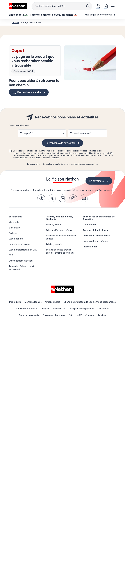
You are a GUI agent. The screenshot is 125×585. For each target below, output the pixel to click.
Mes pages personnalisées (99, 14)
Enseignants (15, 216)
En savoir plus (33, 164)
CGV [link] (79, 315)
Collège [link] (13, 233)
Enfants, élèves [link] (53, 224)
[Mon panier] (106, 6)
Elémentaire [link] (15, 227)
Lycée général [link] (16, 238)
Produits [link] (102, 315)
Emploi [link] (45, 308)
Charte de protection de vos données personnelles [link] (90, 302)
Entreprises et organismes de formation (99, 218)
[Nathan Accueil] (18, 6)
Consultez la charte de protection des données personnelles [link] (70, 164)
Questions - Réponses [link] (54, 315)
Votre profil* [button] (26, 133)
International (90, 246)
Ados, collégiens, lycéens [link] (59, 230)
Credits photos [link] (52, 302)
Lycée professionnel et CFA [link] (23, 249)
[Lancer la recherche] (87, 6)
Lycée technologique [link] (19, 244)
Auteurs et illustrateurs (95, 230)
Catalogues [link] (103, 308)
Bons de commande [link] (29, 315)
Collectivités (89, 224)
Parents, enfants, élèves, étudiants (59, 218)
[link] (41, 198)
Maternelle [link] (14, 222)
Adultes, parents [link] (54, 244)
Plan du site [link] (15, 302)
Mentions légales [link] (33, 302)
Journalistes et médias (95, 241)
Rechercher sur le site (29, 92)
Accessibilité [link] (58, 308)
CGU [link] (71, 315)
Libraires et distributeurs (96, 235)
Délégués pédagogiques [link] (81, 308)
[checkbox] (10, 151)
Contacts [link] (89, 315)
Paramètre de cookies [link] (27, 308)
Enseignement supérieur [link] (21, 260)
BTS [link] (11, 255)
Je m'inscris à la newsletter (60, 142)
